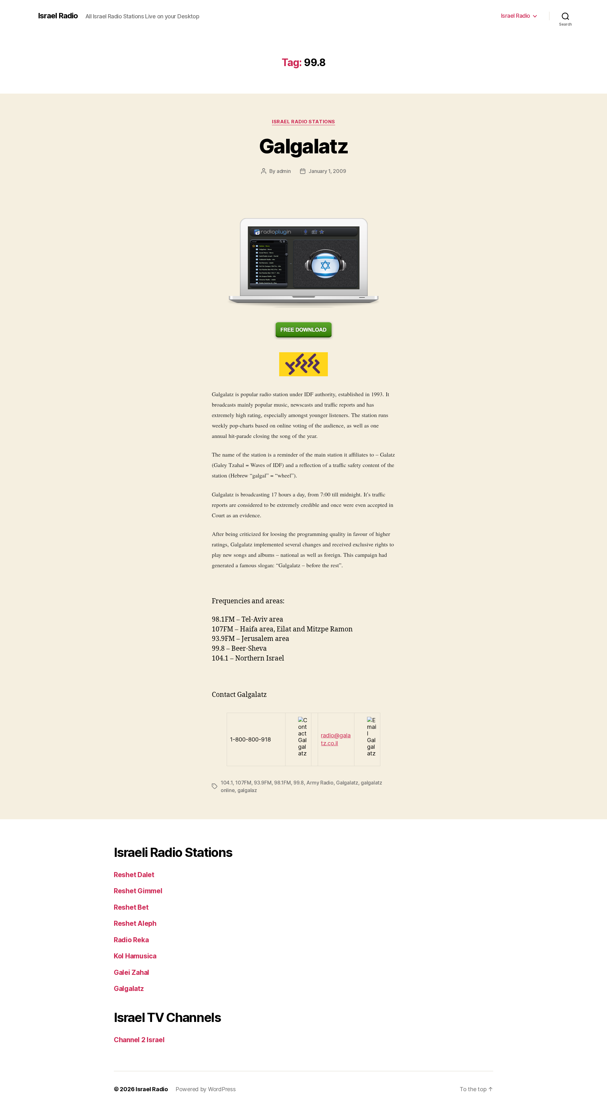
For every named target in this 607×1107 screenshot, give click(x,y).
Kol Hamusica (135, 956)
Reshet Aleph (135, 923)
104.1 (227, 782)
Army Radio (319, 782)
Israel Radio (58, 16)
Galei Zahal (131, 972)
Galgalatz (303, 146)
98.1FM (282, 782)
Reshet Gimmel (138, 891)
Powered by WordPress (205, 1089)
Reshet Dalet (134, 875)
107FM (243, 782)
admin (284, 171)
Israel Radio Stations (303, 122)
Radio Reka (131, 940)
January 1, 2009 (327, 171)
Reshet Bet (131, 907)
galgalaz (247, 790)
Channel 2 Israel (139, 1040)
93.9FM (262, 782)
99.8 (298, 782)
